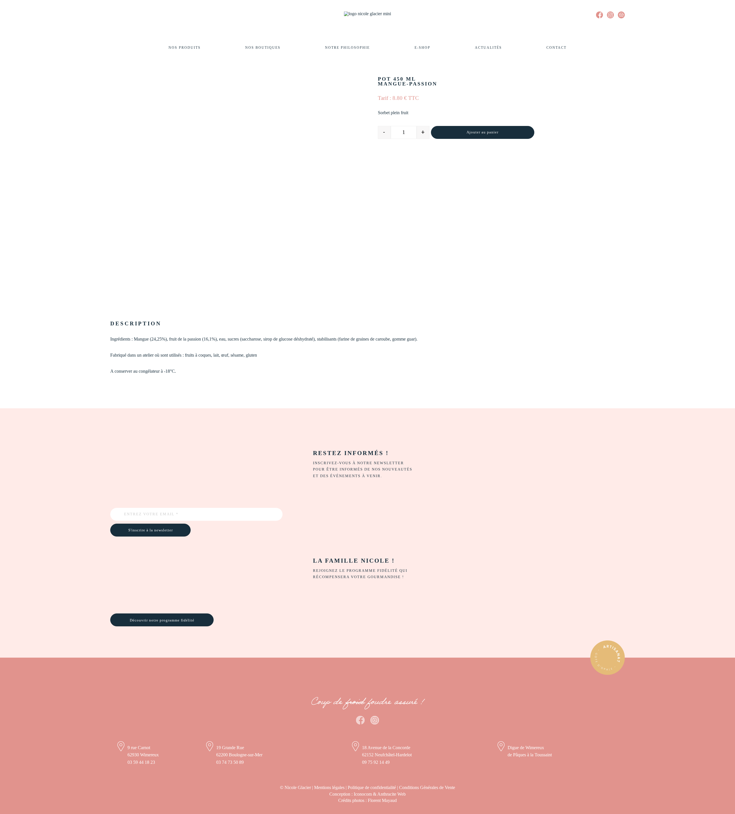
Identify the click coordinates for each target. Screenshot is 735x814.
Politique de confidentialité (372, 787)
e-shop (422, 48)
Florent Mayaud (382, 800)
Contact (556, 48)
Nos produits (185, 48)
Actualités (488, 48)
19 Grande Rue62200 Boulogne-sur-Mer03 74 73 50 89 (239, 755)
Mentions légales (329, 787)
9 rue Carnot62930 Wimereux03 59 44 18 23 (143, 755)
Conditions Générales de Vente (427, 787)
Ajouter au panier (482, 132)
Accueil (119, 63)
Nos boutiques (263, 48)
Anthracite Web (391, 794)
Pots (137, 63)
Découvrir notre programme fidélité (162, 620)
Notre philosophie (347, 48)
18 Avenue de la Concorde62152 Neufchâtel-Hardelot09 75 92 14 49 (387, 755)
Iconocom (363, 794)
